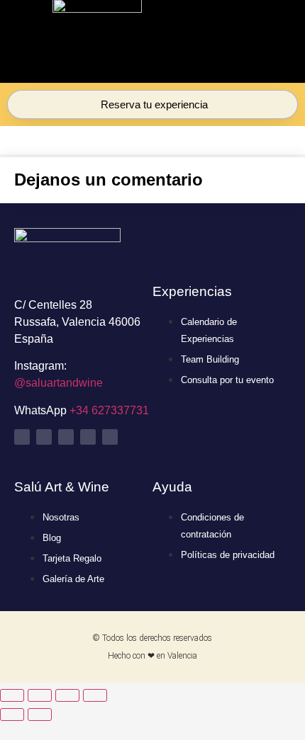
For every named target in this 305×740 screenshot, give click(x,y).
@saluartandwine (58, 383)
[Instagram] (22, 437)
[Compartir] (67, 695)
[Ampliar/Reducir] (12, 695)
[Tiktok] (44, 437)
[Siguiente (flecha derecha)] (40, 714)
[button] (230, 43)
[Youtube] (66, 437)
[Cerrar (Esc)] (95, 695)
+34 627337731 (109, 410)
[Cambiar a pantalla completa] (40, 695)
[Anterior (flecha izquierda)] (12, 714)
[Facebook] (88, 437)
